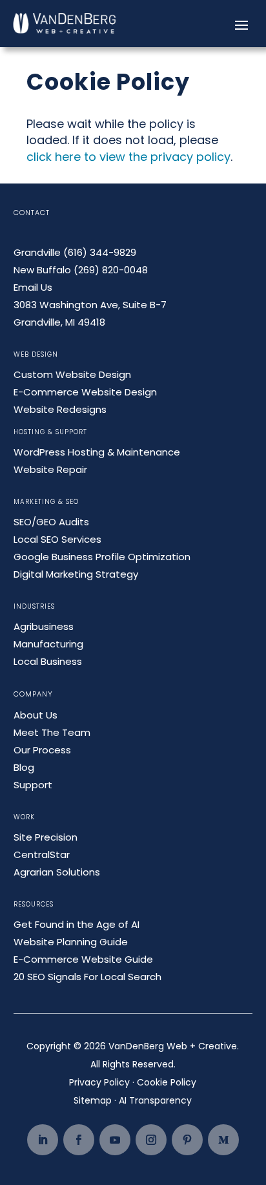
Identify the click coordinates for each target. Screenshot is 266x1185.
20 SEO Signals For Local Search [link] (87, 976)
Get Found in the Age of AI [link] (76, 924)
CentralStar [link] (42, 854)
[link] (65, 23)
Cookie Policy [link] (166, 1082)
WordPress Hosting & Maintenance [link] (97, 452)
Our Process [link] (42, 750)
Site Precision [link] (45, 837)
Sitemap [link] (93, 1100)
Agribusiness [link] (44, 626)
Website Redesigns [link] (60, 409)
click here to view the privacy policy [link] (128, 157)
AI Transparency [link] (155, 1100)
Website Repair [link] (50, 469)
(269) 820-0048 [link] (111, 270)
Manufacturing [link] (48, 644)
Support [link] (33, 785)
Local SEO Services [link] (57, 539)
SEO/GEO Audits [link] (51, 522)
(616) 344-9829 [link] (99, 252)
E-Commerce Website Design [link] (85, 392)
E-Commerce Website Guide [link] (83, 959)
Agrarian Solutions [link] (57, 872)
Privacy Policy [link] (99, 1082)
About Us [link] (35, 715)
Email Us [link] (33, 287)
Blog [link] (24, 767)
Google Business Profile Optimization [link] (102, 556)
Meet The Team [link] (52, 732)
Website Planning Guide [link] (71, 942)
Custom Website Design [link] (72, 374)
